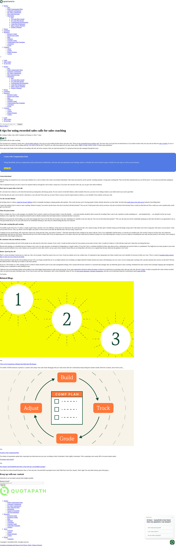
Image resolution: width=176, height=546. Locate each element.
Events (9, 45)
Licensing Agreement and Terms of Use (11, 545)
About (9, 49)
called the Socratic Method (24, 202)
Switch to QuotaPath (13, 511)
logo (8, 7)
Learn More (7, 168)
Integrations (10, 16)
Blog (8, 37)
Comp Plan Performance (18, 24)
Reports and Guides (13, 35)
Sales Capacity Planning (18, 25)
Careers (9, 50)
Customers (7, 30)
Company (6, 47)
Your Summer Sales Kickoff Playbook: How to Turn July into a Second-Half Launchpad (22, 466)
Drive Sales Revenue (13, 14)
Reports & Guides (12, 517)
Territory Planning (16, 27)
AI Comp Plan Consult (17, 19)
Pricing (6, 29)
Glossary (9, 527)
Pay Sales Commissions (14, 12)
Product (6, 6)
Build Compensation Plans (15, 9)
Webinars (10, 39)
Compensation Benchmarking (19, 22)
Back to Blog (4, 126)
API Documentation (13, 512)
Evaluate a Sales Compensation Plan (9, 452)
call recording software (32, 143)
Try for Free (7, 63)
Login (5, 60)
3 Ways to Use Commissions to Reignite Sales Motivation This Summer (18, 364)
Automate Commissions (14, 11)
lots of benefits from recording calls (88, 143)
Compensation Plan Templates (16, 42)
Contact (9, 54)
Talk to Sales (7, 62)
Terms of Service (37, 545)
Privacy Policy (27, 545)
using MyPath (141, 271)
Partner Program (12, 52)
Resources (7, 32)
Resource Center (12, 34)
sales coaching (163, 143)
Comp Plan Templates (13, 525)
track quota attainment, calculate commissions (90, 271)
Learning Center (12, 40)
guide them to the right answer (136, 202)
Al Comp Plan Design (17, 20)
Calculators (10, 44)
